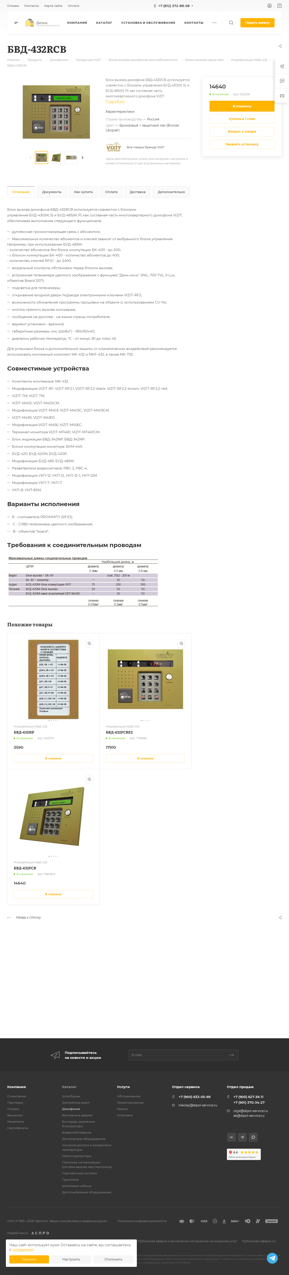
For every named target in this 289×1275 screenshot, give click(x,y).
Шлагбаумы (71, 1096)
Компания (16, 1087)
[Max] (253, 1137)
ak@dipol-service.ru (248, 1116)
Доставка (137, 192)
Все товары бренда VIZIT (145, 147)
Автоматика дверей (77, 1115)
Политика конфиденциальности (142, 1221)
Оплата (111, 192)
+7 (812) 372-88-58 (174, 6)
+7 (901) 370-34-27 (249, 1102)
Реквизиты (15, 1121)
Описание (21, 192)
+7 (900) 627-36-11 (248, 1097)
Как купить (83, 192)
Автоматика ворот (76, 1102)
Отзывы (13, 1109)
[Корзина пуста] (279, 6)
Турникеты (70, 1179)
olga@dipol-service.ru (250, 1111)
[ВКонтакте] (231, 1137)
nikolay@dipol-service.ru (198, 1105)
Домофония (71, 1109)
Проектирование (130, 1102)
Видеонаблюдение (76, 1132)
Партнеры (15, 1102)
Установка (125, 1115)
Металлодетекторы (76, 1156)
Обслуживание (128, 1096)
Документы (52, 192)
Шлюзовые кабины (76, 1186)
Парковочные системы (79, 1173)
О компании (16, 1096)
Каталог (69, 1087)
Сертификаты (17, 1128)
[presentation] (30, 157)
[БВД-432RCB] (56, 112)
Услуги (123, 1087)
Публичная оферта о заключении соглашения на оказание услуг (187, 1241)
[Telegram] (242, 1137)
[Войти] (270, 6)
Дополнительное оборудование (86, 1192)
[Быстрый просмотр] (89, 643)
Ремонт (122, 1109)
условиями (22, 1249)
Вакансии (15, 1115)
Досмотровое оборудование (83, 1139)
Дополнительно (171, 192)
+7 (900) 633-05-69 (194, 1097)
